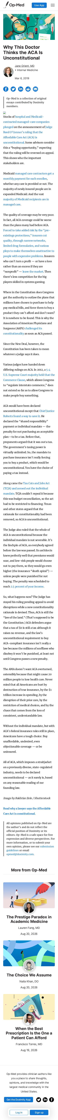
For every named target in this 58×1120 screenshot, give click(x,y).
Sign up (39, 1112)
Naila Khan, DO (29, 981)
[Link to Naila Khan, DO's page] (29, 965)
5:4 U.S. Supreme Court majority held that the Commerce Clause (29, 375)
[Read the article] (29, 895)
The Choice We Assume (29, 975)
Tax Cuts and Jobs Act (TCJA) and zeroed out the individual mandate (26, 488)
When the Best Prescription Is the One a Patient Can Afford (29, 1033)
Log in (18, 1112)
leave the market (33, 271)
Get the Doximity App (19, 1099)
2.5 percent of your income (27, 586)
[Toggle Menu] (53, 5)
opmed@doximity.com (20, 854)
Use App (39, 5)
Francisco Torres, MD (29, 1044)
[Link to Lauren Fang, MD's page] (29, 907)
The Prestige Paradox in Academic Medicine (29, 919)
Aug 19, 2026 (20, 1050)
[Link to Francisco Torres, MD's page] (29, 1019)
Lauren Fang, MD (29, 927)
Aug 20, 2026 (20, 933)
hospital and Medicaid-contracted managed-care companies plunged (26, 122)
